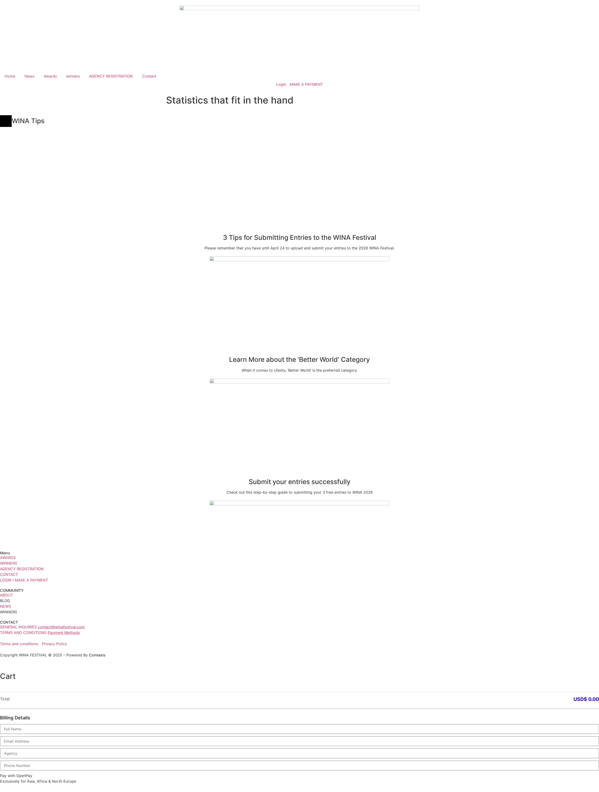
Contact (149, 76)
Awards (50, 76)
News (29, 76)
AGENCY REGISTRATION (111, 76)
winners (73, 76)
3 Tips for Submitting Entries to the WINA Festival (299, 237)
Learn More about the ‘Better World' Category (299, 359)
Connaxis (97, 655)
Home (10, 76)
